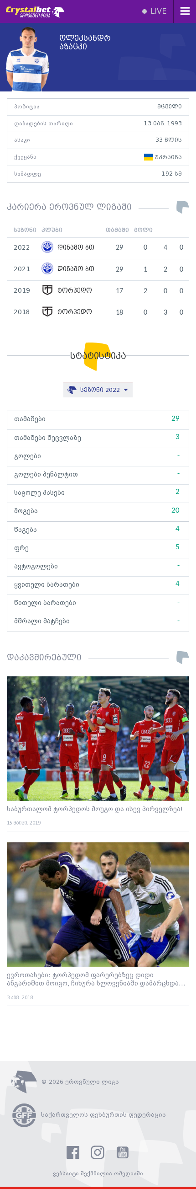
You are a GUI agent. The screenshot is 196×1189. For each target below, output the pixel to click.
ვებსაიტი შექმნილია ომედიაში (98, 1174)
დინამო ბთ (75, 248)
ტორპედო (74, 291)
